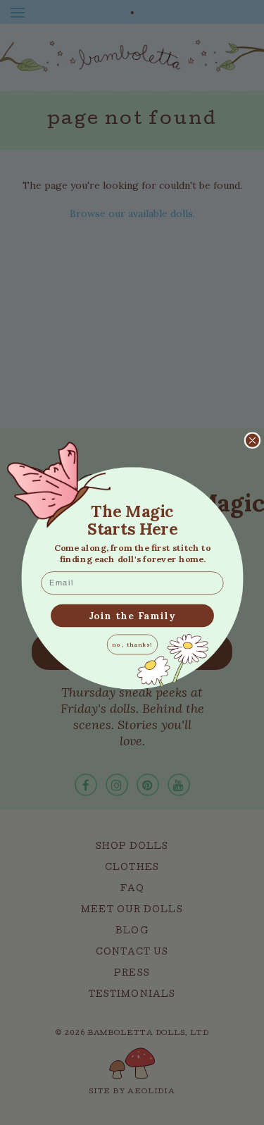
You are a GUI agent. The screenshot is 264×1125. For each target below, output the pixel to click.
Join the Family (131, 615)
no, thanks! (132, 643)
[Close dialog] (252, 440)
